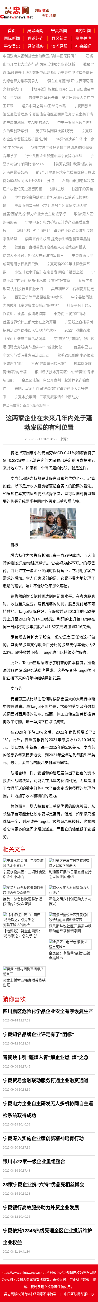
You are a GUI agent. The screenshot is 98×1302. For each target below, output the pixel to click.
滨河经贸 (59, 46)
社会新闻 (83, 46)
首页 (12, 31)
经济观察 (36, 46)
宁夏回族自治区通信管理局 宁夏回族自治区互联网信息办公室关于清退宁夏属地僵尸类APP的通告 (48, 114)
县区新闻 (59, 38)
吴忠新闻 (35, 31)
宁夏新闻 (59, 31)
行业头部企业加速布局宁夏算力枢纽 (53, 156)
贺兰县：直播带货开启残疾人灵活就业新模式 (50, 247)
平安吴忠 (12, 46)
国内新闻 (83, 31)
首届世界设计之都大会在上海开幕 (29, 322)
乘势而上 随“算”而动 (70, 314)
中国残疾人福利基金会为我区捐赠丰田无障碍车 (40, 56)
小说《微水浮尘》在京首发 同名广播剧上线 (49, 272)
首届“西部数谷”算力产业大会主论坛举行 (34, 214)
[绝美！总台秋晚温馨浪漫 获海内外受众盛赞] (24, 890)
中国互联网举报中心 (79, 1294)
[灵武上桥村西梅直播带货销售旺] (24, 971)
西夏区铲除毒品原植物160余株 (39, 297)
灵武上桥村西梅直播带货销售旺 (24, 982)
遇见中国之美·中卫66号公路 (44, 106)
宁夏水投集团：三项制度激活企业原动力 (47, 397)
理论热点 (36, 38)
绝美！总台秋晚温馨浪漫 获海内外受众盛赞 (22, 901)
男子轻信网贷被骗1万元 (55, 131)
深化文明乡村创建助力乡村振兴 (70, 901)
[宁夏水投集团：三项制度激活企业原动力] (24, 863)
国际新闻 (12, 38)
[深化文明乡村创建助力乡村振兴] (70, 890)
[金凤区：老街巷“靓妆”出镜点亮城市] (70, 944)
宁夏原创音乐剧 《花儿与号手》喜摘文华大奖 (51, 206)
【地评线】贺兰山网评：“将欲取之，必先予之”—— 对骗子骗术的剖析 (23, 933)
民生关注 (83, 38)
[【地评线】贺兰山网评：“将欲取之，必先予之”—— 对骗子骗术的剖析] (24, 920)
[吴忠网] (28, 9)
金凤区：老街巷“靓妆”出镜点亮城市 (69, 955)
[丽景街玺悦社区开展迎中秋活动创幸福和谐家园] (70, 917)
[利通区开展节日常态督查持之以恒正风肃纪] (70, 863)
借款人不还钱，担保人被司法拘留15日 (33, 255)
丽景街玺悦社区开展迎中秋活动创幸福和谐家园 (70, 928)
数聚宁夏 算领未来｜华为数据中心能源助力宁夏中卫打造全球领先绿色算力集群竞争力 (48, 72)
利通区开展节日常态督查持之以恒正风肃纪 (70, 874)
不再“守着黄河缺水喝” (48, 364)
